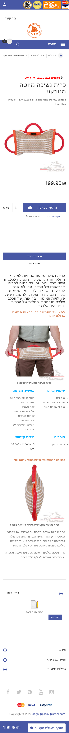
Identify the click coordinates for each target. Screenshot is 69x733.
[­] (17, 44)
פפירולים (52, 55)
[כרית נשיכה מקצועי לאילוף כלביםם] (34, 492)
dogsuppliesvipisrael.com (48, 713)
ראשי (60, 55)
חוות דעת (34, 263)
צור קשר (10, 18)
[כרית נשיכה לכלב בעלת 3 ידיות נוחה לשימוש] (34, 350)
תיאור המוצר (34, 256)
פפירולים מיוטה (37, 55)
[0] (4, 42)
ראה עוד (55, 617)
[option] (34, 140)
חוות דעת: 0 (33, 216)
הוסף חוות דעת (53, 216)
